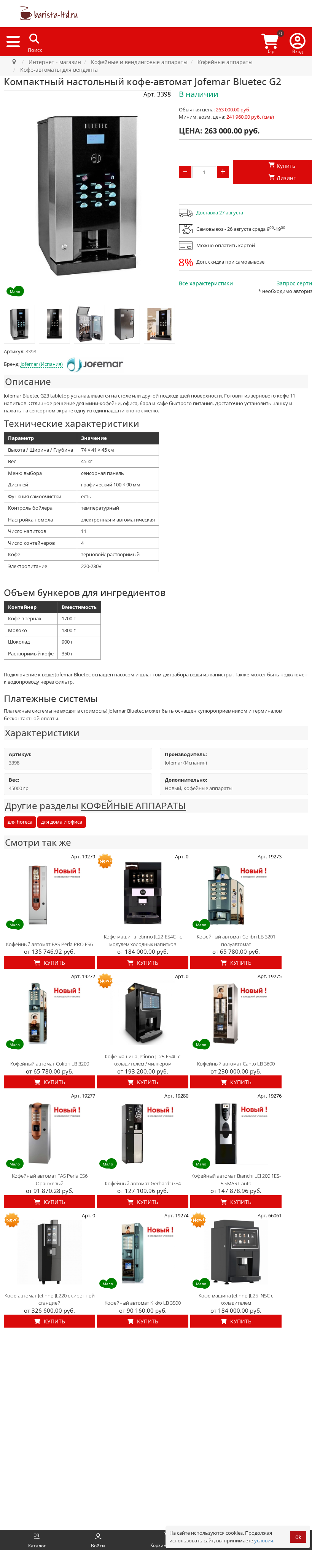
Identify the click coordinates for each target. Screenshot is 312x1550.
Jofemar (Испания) (42, 364)
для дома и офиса (61, 821)
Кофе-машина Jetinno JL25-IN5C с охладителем (236, 1299)
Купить (53, 962)
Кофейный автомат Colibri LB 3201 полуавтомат (236, 940)
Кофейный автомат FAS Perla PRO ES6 (49, 944)
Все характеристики (206, 283)
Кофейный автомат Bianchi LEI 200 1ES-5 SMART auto (236, 1179)
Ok (298, 1537)
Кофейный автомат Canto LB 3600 (236, 1063)
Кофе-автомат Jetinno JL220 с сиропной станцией (50, 1299)
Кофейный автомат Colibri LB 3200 (49, 1063)
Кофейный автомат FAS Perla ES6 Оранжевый (50, 1179)
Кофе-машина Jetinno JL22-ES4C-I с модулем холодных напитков (143, 940)
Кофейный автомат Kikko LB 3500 (143, 1302)
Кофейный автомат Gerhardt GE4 (143, 1183)
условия (263, 1540)
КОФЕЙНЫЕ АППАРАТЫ (133, 805)
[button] (297, 41)
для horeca (20, 821)
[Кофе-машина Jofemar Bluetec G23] (19, 324)
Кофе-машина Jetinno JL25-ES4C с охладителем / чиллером (142, 1060)
